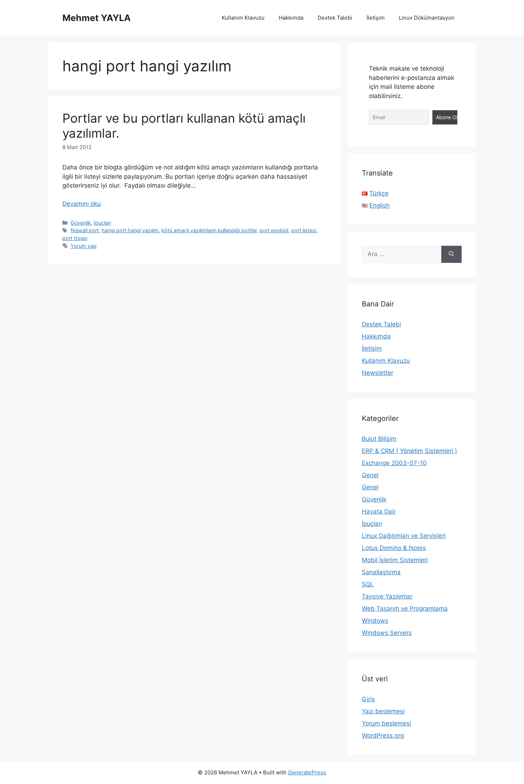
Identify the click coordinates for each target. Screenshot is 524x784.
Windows (375, 620)
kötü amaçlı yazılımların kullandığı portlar (209, 230)
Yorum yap (84, 246)
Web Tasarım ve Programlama (405, 608)
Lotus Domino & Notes (394, 547)
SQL (368, 584)
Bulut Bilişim (379, 438)
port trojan (74, 238)
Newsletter (377, 372)
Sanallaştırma (381, 572)
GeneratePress (307, 772)
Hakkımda (291, 17)
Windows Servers (387, 632)
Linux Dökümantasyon (426, 17)
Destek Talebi (335, 17)
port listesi (303, 230)
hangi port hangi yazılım (130, 230)
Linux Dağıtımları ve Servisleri (404, 535)
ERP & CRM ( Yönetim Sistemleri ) (409, 450)
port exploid (274, 230)
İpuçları (102, 223)
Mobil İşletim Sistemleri (395, 560)
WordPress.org (383, 735)
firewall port (85, 230)
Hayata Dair (379, 511)
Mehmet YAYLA (96, 17)
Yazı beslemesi (383, 711)
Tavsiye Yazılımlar (387, 596)
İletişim (375, 17)
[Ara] (451, 254)
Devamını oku (81, 203)
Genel (370, 475)
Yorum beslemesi (386, 723)
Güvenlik (81, 223)
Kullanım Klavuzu (243, 17)
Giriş (368, 699)
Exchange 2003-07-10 (394, 463)
